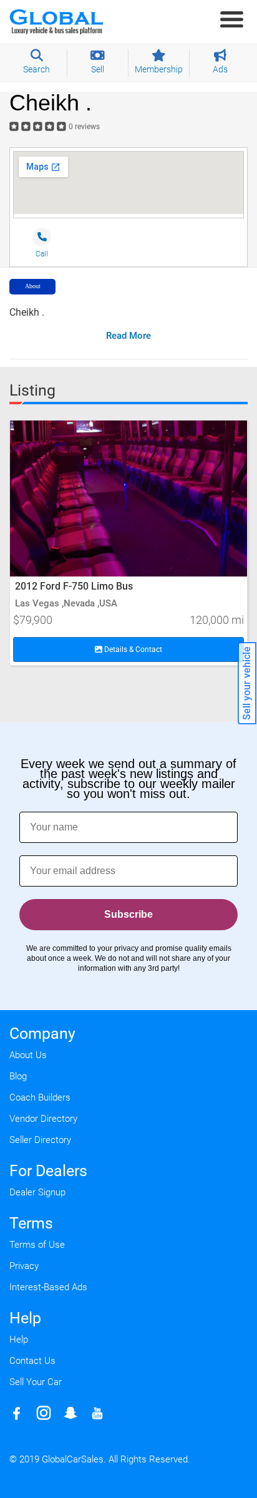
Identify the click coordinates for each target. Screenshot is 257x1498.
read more (128, 335)
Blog (18, 1076)
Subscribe (128, 914)
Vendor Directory (43, 1118)
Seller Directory (40, 1139)
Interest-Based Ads (48, 1287)
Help (18, 1339)
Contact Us (32, 1360)
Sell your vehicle (247, 683)
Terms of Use (37, 1244)
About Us (28, 1055)
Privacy (24, 1266)
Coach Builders (39, 1097)
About (33, 286)
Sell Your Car (35, 1382)
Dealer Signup (37, 1192)
